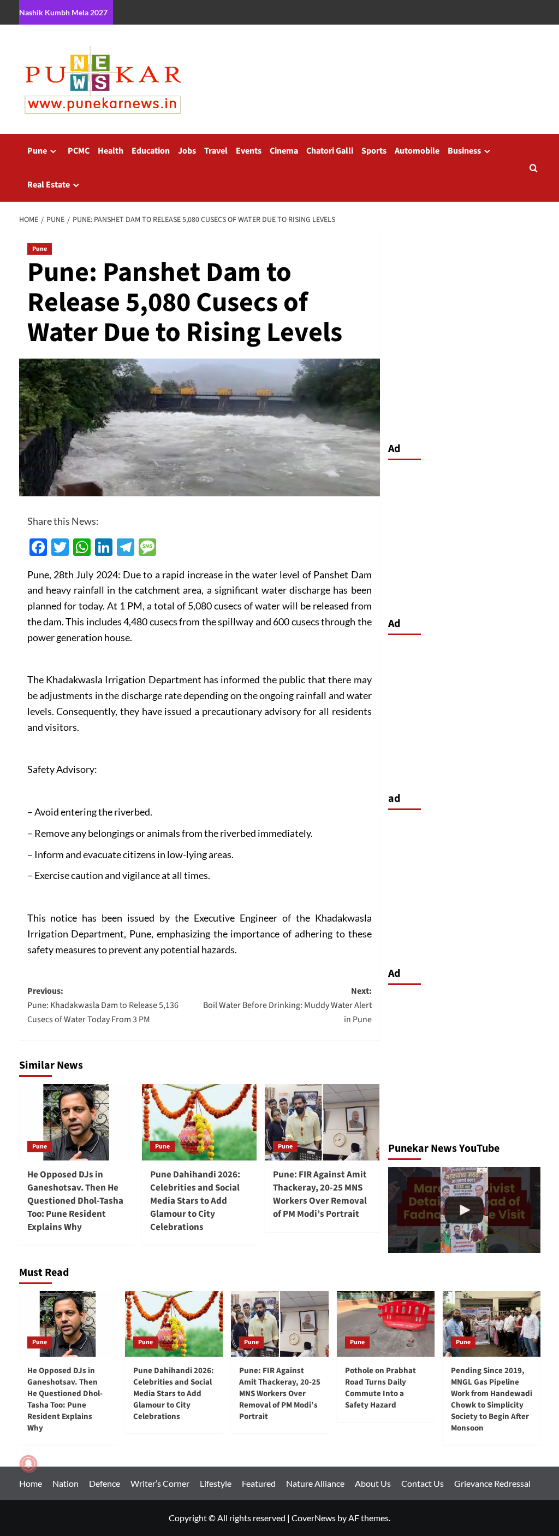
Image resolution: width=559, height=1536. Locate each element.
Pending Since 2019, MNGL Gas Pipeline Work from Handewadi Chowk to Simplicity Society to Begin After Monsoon (491, 1399)
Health (110, 151)
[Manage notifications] (28, 1464)
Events (248, 151)
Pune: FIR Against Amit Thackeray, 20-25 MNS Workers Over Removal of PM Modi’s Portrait (320, 1194)
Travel (216, 151)
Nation (65, 1483)
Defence (104, 1483)
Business (464, 151)
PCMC (79, 151)
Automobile (417, 151)
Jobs (187, 151)
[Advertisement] (464, 535)
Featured (259, 1483)
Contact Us (422, 1483)
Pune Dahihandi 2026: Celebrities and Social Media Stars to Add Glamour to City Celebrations (195, 1200)
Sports (373, 151)
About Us (373, 1483)
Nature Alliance (315, 1483)
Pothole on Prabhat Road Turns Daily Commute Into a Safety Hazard (380, 1388)
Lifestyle (215, 1483)
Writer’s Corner (159, 1483)
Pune (37, 151)
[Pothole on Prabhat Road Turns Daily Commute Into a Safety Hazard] (386, 1323)
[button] (533, 168)
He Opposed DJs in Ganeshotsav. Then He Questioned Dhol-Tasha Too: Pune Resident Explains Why (75, 1200)
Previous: (103, 1005)
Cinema (284, 151)
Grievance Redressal (492, 1483)
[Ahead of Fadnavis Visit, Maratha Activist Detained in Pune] (464, 1210)
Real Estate (48, 185)
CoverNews (314, 1517)
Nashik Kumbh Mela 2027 (63, 12)
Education (151, 151)
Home (30, 1483)
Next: (287, 1005)
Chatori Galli (329, 151)
